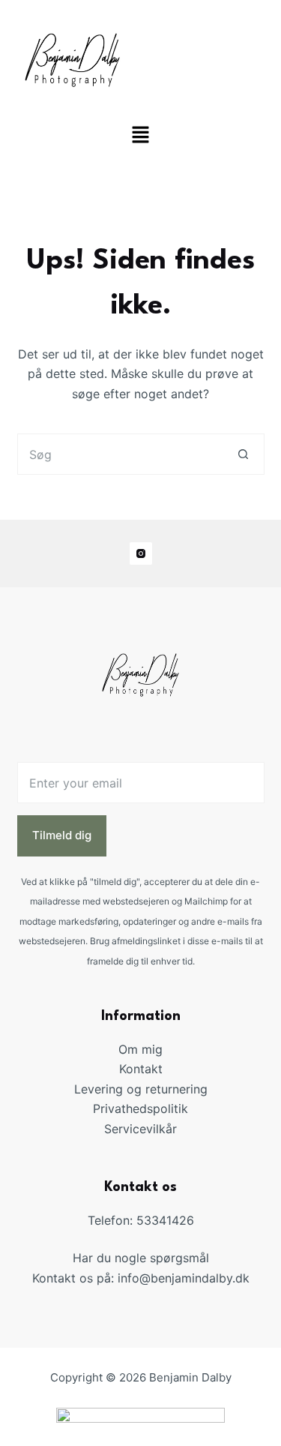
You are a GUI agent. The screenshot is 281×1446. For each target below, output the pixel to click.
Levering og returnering (141, 1089)
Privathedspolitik (140, 1108)
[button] (140, 136)
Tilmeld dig (61, 835)
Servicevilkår (140, 1128)
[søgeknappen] (244, 454)
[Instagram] (141, 553)
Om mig (140, 1049)
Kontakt (141, 1068)
